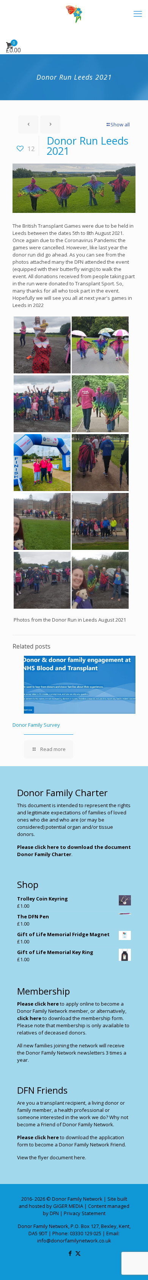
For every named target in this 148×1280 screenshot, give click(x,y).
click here (29, 1018)
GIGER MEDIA (68, 1206)
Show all (120, 124)
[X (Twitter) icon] (78, 1253)
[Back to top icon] (132, 1264)
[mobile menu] (137, 13)
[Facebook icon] (70, 1253)
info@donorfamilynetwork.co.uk (74, 1240)
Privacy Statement (84, 1213)
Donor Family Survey (36, 724)
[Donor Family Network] (74, 13)
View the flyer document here (51, 1157)
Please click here (38, 1003)
